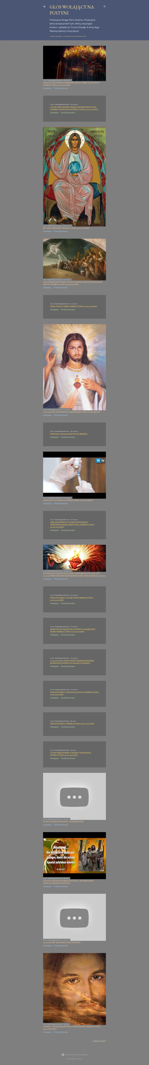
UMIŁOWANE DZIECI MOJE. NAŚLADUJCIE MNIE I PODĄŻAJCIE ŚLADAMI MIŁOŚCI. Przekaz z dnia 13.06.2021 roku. (72, 283)
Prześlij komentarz (61, 88)
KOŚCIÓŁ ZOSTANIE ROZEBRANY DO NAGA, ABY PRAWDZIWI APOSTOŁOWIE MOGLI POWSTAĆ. (68, 882)
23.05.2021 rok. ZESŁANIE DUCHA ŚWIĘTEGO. (62, 942)
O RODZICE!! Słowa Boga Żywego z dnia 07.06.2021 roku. (68, 500)
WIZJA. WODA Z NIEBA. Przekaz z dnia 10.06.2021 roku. (74, 306)
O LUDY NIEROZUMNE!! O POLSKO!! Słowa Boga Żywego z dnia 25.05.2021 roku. (70, 754)
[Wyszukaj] (104, 6)
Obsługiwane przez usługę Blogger (76, 1054)
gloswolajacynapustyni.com (74, 36)
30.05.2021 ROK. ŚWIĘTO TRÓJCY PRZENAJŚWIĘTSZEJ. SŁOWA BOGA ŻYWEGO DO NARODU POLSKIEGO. (72, 662)
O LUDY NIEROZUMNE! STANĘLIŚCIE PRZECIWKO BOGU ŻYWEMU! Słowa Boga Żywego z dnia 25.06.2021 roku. (74, 108)
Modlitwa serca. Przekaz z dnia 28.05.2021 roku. (72, 724)
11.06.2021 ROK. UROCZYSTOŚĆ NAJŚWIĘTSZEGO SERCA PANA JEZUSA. (71, 412)
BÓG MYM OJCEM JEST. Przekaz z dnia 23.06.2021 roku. (66, 228)
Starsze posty (99, 1041)
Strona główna (56, 36)
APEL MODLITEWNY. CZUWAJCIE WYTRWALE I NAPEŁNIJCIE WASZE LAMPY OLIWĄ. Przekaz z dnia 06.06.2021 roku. (72, 525)
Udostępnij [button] (47, 88)
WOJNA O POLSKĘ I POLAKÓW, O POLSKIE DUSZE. (63, 822)
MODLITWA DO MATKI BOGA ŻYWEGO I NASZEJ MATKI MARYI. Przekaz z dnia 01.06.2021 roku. (72, 630)
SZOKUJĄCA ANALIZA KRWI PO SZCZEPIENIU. (69, 434)
